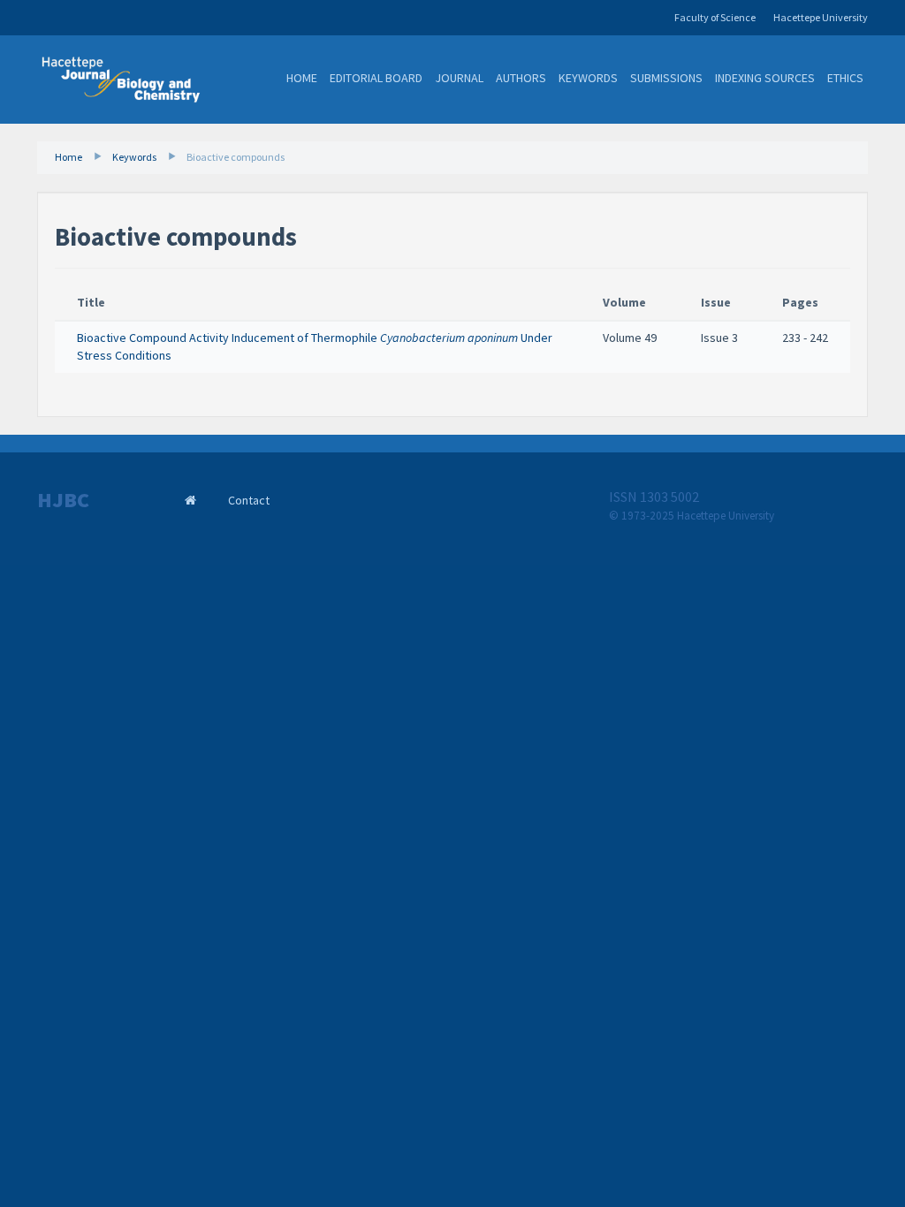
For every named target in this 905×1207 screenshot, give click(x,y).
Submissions (666, 78)
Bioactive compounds (235, 156)
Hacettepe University (820, 17)
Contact (249, 500)
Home (301, 78)
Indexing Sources (765, 78)
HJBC (63, 500)
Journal (459, 78)
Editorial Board (376, 78)
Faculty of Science (715, 17)
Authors (521, 78)
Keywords (588, 78)
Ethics (845, 78)
